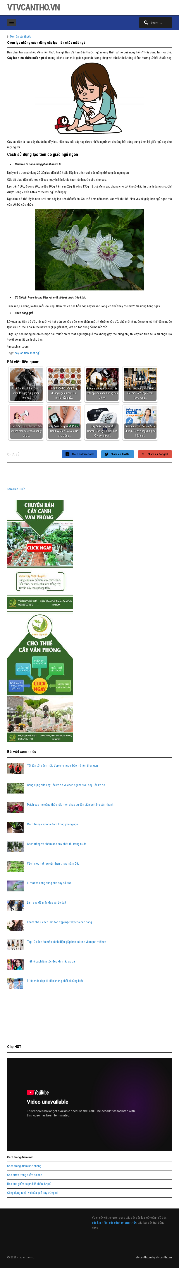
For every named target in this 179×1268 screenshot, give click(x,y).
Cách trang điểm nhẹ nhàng (24, 1166)
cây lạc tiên (22, 353)
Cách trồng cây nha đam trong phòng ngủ (52, 824)
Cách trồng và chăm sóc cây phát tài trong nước (56, 844)
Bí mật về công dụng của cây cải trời (49, 883)
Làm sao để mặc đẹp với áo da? (46, 902)
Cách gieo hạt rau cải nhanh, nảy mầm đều (53, 863)
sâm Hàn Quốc (16, 489)
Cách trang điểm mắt (20, 1157)
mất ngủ (35, 353)
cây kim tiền (100, 1222)
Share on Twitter (121, 454)
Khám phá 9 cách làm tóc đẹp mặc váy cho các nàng (59, 922)
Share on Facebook (82, 454)
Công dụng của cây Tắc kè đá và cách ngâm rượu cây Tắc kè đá (66, 785)
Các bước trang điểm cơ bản (24, 1175)
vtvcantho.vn (33, 7)
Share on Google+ (158, 454)
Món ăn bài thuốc (20, 36)
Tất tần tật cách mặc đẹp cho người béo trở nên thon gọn (62, 765)
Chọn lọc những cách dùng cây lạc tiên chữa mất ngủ (46, 43)
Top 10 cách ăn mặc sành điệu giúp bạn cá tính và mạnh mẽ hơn (66, 942)
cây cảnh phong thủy (122, 1222)
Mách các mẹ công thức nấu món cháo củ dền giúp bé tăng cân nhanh (70, 804)
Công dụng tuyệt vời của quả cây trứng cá (32, 1193)
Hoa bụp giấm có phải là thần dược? (29, 1184)
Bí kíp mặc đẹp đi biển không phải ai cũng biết (55, 981)
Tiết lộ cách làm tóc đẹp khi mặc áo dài (51, 961)
